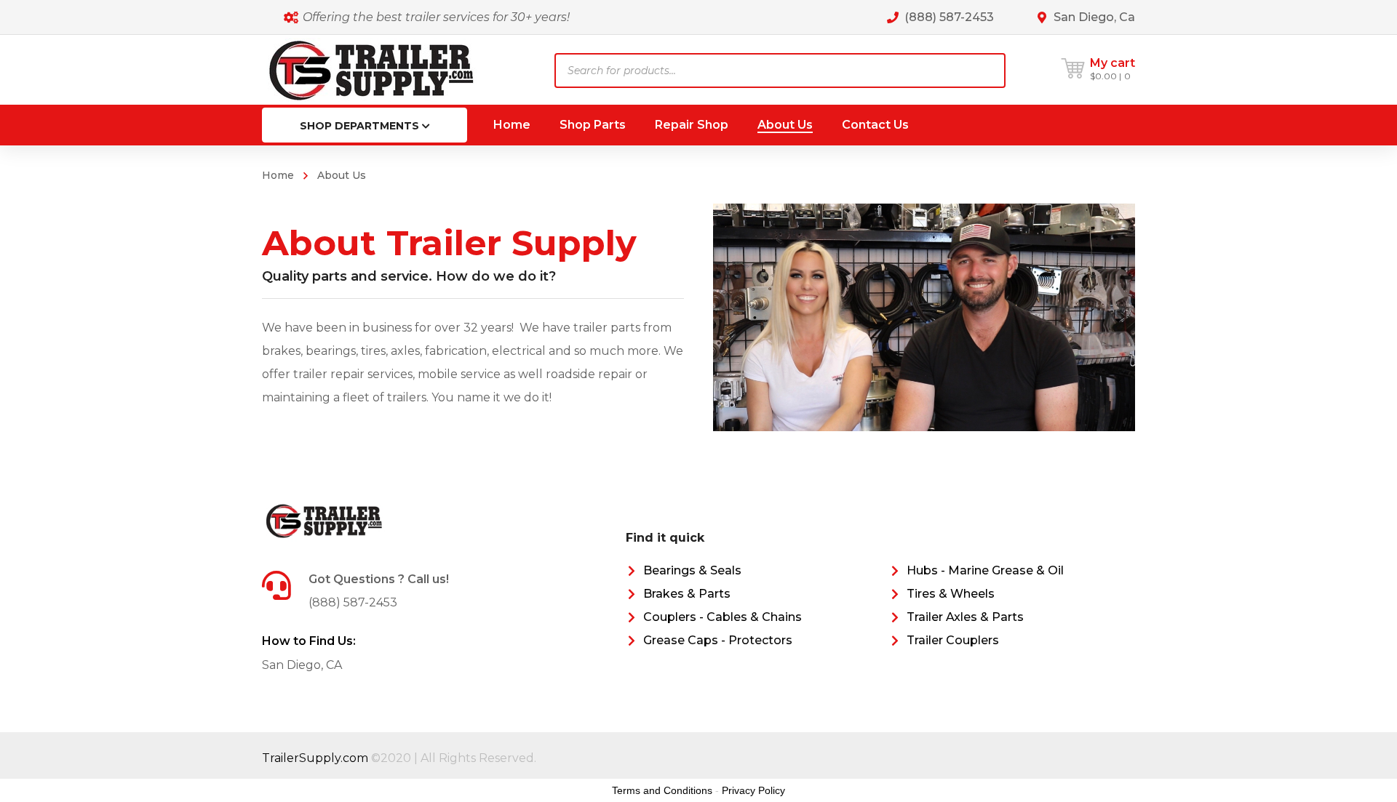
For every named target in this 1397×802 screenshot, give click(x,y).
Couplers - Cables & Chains (722, 617)
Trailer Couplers (953, 640)
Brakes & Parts (687, 594)
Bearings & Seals (692, 570)
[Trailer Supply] (371, 69)
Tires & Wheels (951, 594)
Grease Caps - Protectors (717, 640)
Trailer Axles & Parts (965, 617)
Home (278, 175)
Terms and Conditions (662, 790)
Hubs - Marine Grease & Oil (985, 570)
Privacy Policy (753, 790)
